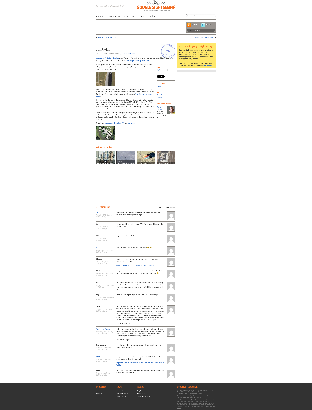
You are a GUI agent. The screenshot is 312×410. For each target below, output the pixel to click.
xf (97, 247)
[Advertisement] (124, 43)
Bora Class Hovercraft (204, 37)
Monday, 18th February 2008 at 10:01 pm (104, 374)
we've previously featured (138, 60)
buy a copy (207, 65)
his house (131, 123)
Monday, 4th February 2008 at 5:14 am (104, 348)
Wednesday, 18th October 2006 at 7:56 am (105, 263)
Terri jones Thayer (103, 329)
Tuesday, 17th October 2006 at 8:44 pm (104, 216)
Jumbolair (109, 123)
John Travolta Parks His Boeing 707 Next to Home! (135, 265)
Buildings (160, 97)
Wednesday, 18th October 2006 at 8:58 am (105, 274)
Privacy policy (198, 397)
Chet (98, 357)
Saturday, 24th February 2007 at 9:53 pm (104, 332)
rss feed (194, 24)
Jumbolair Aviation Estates (107, 58)
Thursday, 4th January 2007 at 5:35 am (104, 310)
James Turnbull (128, 54)
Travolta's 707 (119, 123)
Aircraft (159, 95)
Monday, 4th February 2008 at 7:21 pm (104, 360)
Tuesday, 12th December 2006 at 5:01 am (105, 298)
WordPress (198, 393)
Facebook (197, 30)
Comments (163, 70)
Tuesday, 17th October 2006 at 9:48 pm (104, 228)
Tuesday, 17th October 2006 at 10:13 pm (104, 239)
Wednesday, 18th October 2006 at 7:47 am (105, 251)
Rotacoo (210, 392)
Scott (98, 212)
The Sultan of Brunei (107, 37)
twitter (208, 24)
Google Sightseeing (153, 6)
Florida (159, 87)
